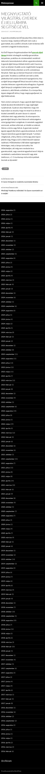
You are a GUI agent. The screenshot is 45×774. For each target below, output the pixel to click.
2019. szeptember (7, 564)
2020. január (6, 546)
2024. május (5, 324)
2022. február (6, 437)
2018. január (6, 651)
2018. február (6, 647)
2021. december (7, 446)
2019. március (6, 590)
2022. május (5, 424)
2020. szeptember (7, 511)
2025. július (5, 262)
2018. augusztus (7, 620)
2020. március (6, 537)
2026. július (5, 214)
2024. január (6, 341)
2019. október (6, 559)
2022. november (7, 398)
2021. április (5, 481)
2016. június (5, 734)
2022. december (7, 393)
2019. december (7, 550)
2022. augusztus (7, 411)
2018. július (5, 625)
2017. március (6, 695)
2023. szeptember (7, 354)
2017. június (5, 681)
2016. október (6, 716)
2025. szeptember (7, 254)
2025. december (7, 241)
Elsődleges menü (42, 3)
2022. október (6, 402)
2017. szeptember (7, 668)
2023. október (6, 350)
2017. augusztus (7, 673)
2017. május (5, 686)
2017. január (6, 703)
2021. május (5, 476)
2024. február (6, 337)
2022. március (6, 433)
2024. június (5, 319)
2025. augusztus (7, 258)
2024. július (5, 315)
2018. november (7, 607)
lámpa (5, 168)
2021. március (6, 485)
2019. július (5, 572)
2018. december (7, 603)
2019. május (5, 581)
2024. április (5, 328)
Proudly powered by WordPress (11, 771)
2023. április (5, 376)
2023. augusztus (7, 358)
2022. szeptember (7, 406)
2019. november (7, 555)
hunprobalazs (15, 31)
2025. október (6, 249)
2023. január (6, 389)
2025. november (7, 245)
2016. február (6, 751)
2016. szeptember (7, 721)
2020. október (6, 507)
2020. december (7, 498)
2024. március (6, 332)
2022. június (5, 420)
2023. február (6, 385)
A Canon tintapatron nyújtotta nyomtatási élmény (19, 180)
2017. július (5, 677)
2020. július (5, 520)
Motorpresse (7, 3)
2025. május (5, 271)
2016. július (5, 729)
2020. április (5, 533)
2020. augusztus (7, 516)
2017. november (7, 660)
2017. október (6, 664)
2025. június (5, 267)
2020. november (7, 502)
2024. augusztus (7, 310)
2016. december (7, 708)
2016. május (5, 738)
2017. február (6, 699)
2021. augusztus (7, 463)
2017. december (7, 655)
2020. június (5, 524)
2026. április (5, 228)
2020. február (6, 542)
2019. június (5, 577)
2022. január (6, 441)
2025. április (5, 276)
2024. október (6, 302)
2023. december (7, 345)
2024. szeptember (7, 306)
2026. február (6, 232)
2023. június (5, 367)
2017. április (5, 690)
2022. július (5, 415)
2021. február (6, 489)
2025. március (6, 280)
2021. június (5, 472)
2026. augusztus (7, 210)
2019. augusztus (7, 568)
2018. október (6, 612)
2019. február (6, 594)
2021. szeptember (7, 459)
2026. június (5, 219)
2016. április (5, 743)
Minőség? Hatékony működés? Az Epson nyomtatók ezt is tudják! (22, 190)
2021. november (7, 450)
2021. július (5, 468)
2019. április (5, 585)
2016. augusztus (7, 725)
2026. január (6, 236)
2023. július (5, 363)
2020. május (5, 529)
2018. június (5, 629)
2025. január (6, 289)
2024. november (7, 297)
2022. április (5, 428)
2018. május (5, 633)
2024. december (7, 293)
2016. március (6, 747)
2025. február (6, 284)
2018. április (5, 638)
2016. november (7, 712)
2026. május (5, 223)
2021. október (6, 454)
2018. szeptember (7, 616)
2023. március (6, 380)
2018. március (6, 642)
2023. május (5, 372)
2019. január (6, 599)
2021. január (6, 494)
